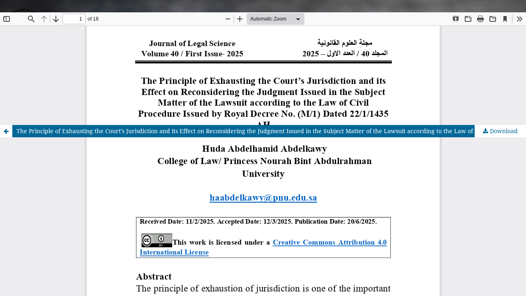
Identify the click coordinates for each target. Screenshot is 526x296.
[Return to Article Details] (6, 131)
